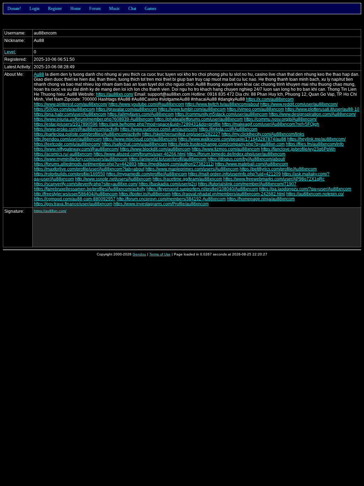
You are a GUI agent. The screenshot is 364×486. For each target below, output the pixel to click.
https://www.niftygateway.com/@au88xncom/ (76, 149)
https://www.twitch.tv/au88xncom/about (222, 104)
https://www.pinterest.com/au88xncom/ (70, 104)
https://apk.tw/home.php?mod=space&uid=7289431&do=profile (160, 124)
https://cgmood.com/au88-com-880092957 (75, 198)
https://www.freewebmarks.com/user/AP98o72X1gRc (274, 178)
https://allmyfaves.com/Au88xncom (140, 114)
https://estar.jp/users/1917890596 (66, 124)
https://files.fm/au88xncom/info (315, 144)
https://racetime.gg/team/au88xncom (187, 178)
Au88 (39, 74)
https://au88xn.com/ (114, 94)
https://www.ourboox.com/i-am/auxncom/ (159, 129)
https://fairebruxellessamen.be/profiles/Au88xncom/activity (89, 188)
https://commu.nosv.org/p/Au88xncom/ (280, 119)
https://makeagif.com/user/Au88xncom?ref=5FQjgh (270, 124)
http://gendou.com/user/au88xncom (68, 139)
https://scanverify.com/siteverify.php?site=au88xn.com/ (86, 183)
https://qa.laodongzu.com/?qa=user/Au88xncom (305, 188)
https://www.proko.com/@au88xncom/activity (76, 129)
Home (75, 8)
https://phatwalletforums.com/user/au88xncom (199, 119)
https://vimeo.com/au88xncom (255, 109)
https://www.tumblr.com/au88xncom (192, 109)
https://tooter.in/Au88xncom (145, 193)
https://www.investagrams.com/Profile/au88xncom (161, 203)
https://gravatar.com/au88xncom (126, 109)
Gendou (139, 254)
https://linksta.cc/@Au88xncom (228, 129)
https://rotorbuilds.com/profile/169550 (69, 173)
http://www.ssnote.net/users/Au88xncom (113, 178)
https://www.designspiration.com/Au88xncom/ (312, 114)
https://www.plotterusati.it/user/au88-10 (322, 109)
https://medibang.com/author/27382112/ (176, 164)
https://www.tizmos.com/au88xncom (226, 149)
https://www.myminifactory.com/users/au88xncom (81, 159)
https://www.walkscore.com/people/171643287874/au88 (232, 139)
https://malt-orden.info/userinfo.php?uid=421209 (234, 173)
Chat (132, 8)
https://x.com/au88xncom (270, 99)
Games (150, 8)
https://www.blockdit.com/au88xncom (155, 149)
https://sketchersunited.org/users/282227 (181, 134)
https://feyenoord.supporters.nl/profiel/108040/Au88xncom (202, 188)
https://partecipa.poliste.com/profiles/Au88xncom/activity (87, 134)
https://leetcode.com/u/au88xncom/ (67, 144)
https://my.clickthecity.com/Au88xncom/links (262, 134)
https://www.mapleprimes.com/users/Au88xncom (192, 169)
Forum (95, 8)
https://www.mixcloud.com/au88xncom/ (140, 139)
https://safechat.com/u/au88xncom (134, 144)
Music (114, 8)
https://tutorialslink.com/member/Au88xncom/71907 (247, 183)
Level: (10, 51)
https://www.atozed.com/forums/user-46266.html (139, 154)
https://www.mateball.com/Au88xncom (251, 164)
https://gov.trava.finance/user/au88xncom (73, 203)
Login (34, 8)
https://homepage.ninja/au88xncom (261, 198)
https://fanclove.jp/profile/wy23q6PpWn (298, 149)
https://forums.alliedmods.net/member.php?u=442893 (85, 164)
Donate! (14, 8)
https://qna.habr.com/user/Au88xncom (70, 114)
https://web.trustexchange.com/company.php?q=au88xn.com (226, 144)
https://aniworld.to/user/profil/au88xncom (168, 159)
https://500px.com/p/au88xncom (64, 109)
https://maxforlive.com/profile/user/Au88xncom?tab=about (89, 169)
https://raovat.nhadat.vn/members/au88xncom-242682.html (228, 193)
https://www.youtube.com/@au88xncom (146, 104)
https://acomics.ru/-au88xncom (63, 154)
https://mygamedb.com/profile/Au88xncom (146, 173)
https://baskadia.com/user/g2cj (168, 183)
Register (55, 8)
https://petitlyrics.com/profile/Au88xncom (278, 169)
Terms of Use (160, 254)
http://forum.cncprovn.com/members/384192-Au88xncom (171, 198)
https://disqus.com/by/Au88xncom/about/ (246, 159)
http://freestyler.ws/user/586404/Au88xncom (76, 193)
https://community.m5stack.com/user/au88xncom (221, 114)
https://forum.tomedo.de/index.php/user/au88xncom (236, 154)
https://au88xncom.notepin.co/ (315, 193)
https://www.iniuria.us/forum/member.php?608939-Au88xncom (94, 119)
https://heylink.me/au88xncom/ (316, 139)
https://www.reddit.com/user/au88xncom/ (299, 104)
